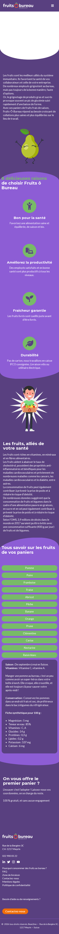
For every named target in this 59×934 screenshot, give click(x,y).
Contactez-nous (10, 878)
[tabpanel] (29, 706)
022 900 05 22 (9, 855)
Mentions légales (11, 881)
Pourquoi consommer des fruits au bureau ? (24, 868)
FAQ (4, 871)
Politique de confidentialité (16, 885)
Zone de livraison (11, 874)
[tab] (29, 568)
